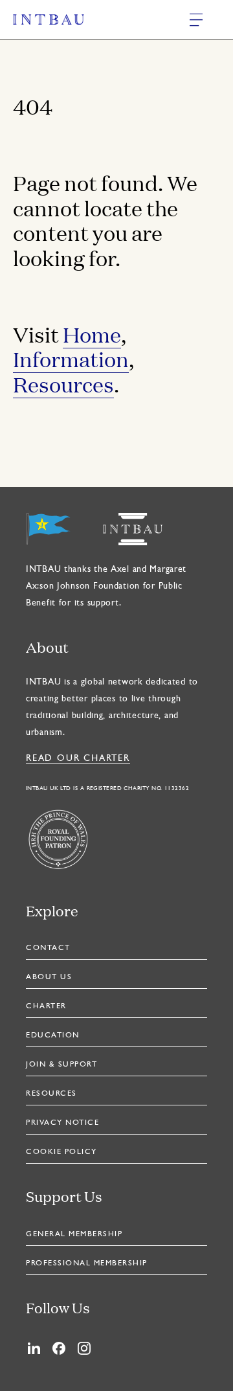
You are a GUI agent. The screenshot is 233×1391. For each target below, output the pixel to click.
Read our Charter (78, 758)
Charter (46, 1006)
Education (53, 1035)
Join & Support (61, 1065)
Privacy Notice (62, 1123)
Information (71, 358)
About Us (49, 977)
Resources (63, 384)
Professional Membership (87, 1263)
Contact (48, 948)
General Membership (74, 1234)
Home (92, 334)
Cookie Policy (61, 1152)
